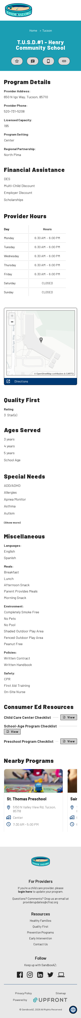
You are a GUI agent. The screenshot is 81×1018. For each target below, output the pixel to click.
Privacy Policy (23, 993)
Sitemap (61, 993)
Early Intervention (40, 938)
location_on (8, 807)
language (73, 1010)
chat (33, 61)
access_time (8, 824)
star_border (17, 61)
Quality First (40, 926)
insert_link (64, 61)
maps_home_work (8, 817)
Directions (21, 381)
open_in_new (8, 381)
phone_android (48, 61)
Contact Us (40, 944)
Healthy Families (40, 920)
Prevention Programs (40, 932)
